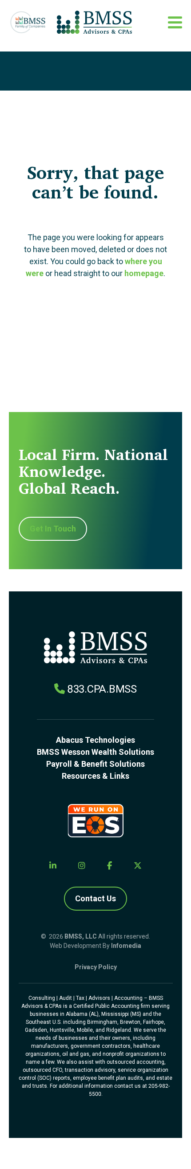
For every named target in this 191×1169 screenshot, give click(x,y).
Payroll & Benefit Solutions (95, 764)
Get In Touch (53, 528)
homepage (143, 273)
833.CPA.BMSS (102, 689)
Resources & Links (95, 776)
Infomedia (126, 945)
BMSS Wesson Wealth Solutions (95, 752)
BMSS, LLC (80, 936)
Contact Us (95, 898)
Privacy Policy (96, 967)
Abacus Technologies (95, 740)
